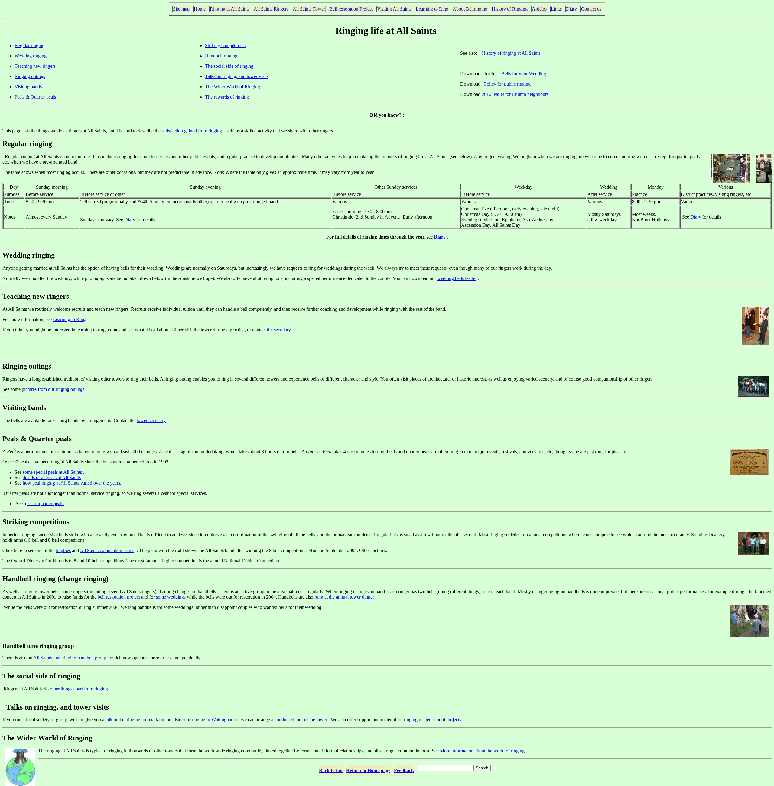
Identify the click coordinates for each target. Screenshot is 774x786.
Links (556, 8)
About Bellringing (470, 8)
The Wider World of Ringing (232, 86)
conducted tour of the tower (301, 719)
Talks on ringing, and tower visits (236, 76)
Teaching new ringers (35, 66)
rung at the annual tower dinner (344, 596)
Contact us (591, 8)
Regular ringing (29, 45)
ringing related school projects (432, 719)
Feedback (404, 770)
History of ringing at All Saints (511, 53)
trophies (63, 550)
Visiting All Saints (394, 8)
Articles (539, 8)
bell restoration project (119, 596)
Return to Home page (368, 770)
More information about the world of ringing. (483, 750)
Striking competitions (225, 45)
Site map (181, 8)
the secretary (279, 329)
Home (200, 8)
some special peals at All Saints (52, 472)
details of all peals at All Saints (52, 477)
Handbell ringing (221, 55)
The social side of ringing (229, 66)
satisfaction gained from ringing (192, 130)
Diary (571, 8)
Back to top (331, 770)
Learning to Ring (432, 8)
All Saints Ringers (271, 8)
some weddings (171, 596)
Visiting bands (28, 86)
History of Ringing (510, 8)
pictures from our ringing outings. (54, 389)
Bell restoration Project (351, 8)
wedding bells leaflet (456, 278)
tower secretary (151, 420)
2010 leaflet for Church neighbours (515, 94)
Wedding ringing (31, 55)
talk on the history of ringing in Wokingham (193, 719)
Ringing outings (30, 76)
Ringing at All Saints (229, 8)
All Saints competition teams (107, 550)
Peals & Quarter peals (35, 96)
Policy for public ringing (507, 83)
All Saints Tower (309, 8)
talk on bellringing (123, 719)
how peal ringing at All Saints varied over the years (71, 483)
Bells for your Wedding (523, 73)
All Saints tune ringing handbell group (69, 657)
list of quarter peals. (45, 503)
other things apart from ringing (79, 688)
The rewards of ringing (227, 96)
